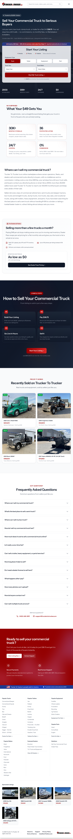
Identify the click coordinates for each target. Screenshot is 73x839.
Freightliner (7, 747)
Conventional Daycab (8, 704)
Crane (4, 719)
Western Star (7, 772)
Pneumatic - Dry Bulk (33, 724)
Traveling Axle (31, 727)
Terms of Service (32, 834)
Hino (5, 770)
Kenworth (6, 754)
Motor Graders (55, 714)
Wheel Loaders (55, 704)
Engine (53, 732)
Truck (12, 61)
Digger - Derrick (6, 730)
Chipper (4, 727)
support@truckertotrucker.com (46, 616)
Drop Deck (31, 709)
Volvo (5, 749)
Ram (5, 767)
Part (60, 61)
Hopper (30, 717)
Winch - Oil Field (6, 732)
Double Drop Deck (33, 730)
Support (37, 831)
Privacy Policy (46, 831)
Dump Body (54, 730)
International (7, 752)
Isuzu (5, 765)
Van (29, 701)
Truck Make (40, 65)
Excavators (54, 706)
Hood (52, 727)
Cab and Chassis (6, 714)
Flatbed (30, 704)
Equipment (44, 61)
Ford (5, 757)
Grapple (4, 722)
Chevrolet (6, 762)
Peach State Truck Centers (35, 747)
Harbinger (6, 775)
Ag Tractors (54, 712)
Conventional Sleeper (8, 701)
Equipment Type (10, 57)
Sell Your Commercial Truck (59, 744)
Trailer (28, 61)
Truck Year (8, 65)
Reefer (29, 712)
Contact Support (29, 656)
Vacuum (4, 724)
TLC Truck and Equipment (35, 749)
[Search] (60, 4)
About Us (30, 831)
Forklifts (53, 701)
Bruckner (30, 744)
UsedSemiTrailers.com (45, 834)
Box (3, 712)
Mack (5, 744)
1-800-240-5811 (24, 616)
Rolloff (4, 717)
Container (30, 722)
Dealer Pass (54, 747)
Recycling (54, 709)
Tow (3, 709)
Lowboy (30, 714)
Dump (4, 706)
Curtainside (31, 719)
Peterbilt (6, 759)
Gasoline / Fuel (32, 732)
